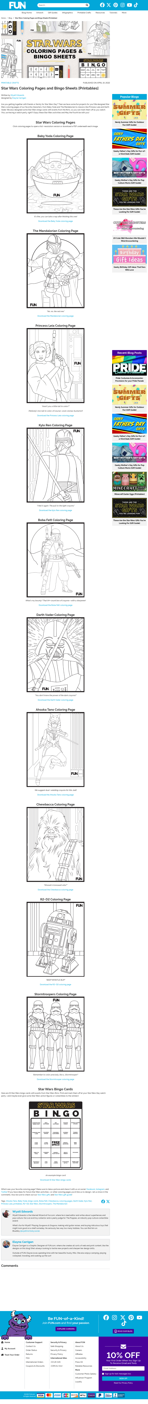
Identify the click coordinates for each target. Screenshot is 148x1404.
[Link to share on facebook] (103, 1202)
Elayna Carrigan (19, 98)
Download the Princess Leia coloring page (55, 415)
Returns (29, 1354)
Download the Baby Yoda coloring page (55, 221)
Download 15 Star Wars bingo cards (55, 1180)
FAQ (27, 1358)
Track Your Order (12, 1355)
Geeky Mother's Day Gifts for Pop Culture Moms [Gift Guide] (129, 181)
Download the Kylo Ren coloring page (55, 510)
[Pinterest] (116, 5)
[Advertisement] (129, 56)
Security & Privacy (58, 1350)
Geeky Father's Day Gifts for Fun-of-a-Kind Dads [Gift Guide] (129, 152)
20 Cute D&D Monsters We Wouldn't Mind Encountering (129, 239)
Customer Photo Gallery (85, 1374)
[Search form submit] (87, 5)
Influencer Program (83, 1378)
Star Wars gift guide (63, 1195)
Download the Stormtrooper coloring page (55, 1079)
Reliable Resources (83, 1366)
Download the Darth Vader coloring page (55, 700)
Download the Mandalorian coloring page (55, 316)
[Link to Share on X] (108, 1202)
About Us (79, 1346)
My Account (10, 1349)
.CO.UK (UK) (56, 1362)
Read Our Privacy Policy (123, 1383)
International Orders (34, 1362)
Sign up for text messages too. (118, 1374)
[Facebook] (102, 5)
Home (7, 1342)
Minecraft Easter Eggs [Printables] (129, 494)
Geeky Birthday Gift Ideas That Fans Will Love (129, 268)
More (124, 13)
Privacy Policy (57, 1354)
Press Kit (79, 1362)
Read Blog (124, 1331)
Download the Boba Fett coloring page (55, 605)
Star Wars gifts (44, 1195)
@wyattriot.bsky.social (30, 1231)
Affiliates (79, 1354)
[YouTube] (129, 5)
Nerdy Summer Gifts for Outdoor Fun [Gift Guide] (129, 123)
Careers (78, 1350)
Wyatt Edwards (17, 95)
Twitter (4, 1192)
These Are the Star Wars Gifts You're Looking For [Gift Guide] (129, 210)
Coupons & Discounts (35, 1366)
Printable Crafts (10, 83)
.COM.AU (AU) (56, 1366)
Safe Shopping (57, 1346)
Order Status (31, 1350)
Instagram (100, 1189)
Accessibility (80, 1358)
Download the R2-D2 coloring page (55, 984)
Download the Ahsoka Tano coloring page (55, 795)
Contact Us (31, 1346)
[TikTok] (136, 5)
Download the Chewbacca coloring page (55, 890)
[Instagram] (122, 5)
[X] (109, 5)
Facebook (90, 1189)
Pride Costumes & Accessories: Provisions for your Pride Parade (129, 379)
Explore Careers (66, 1329)
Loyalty (78, 1382)
